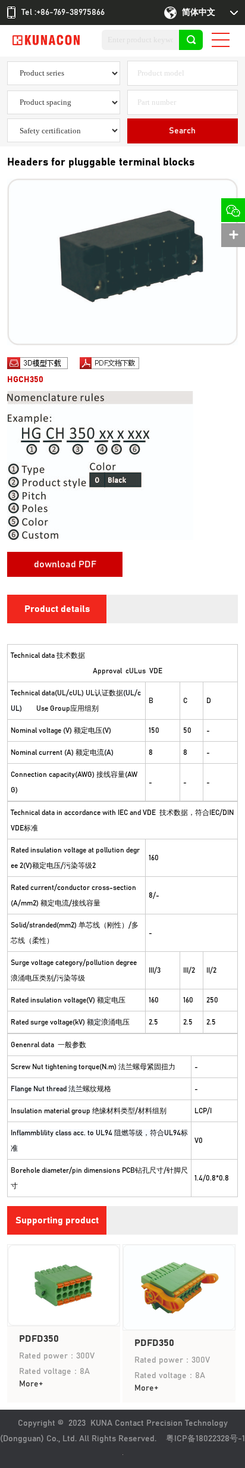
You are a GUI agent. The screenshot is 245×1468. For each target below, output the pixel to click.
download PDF (65, 564)
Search (182, 131)
